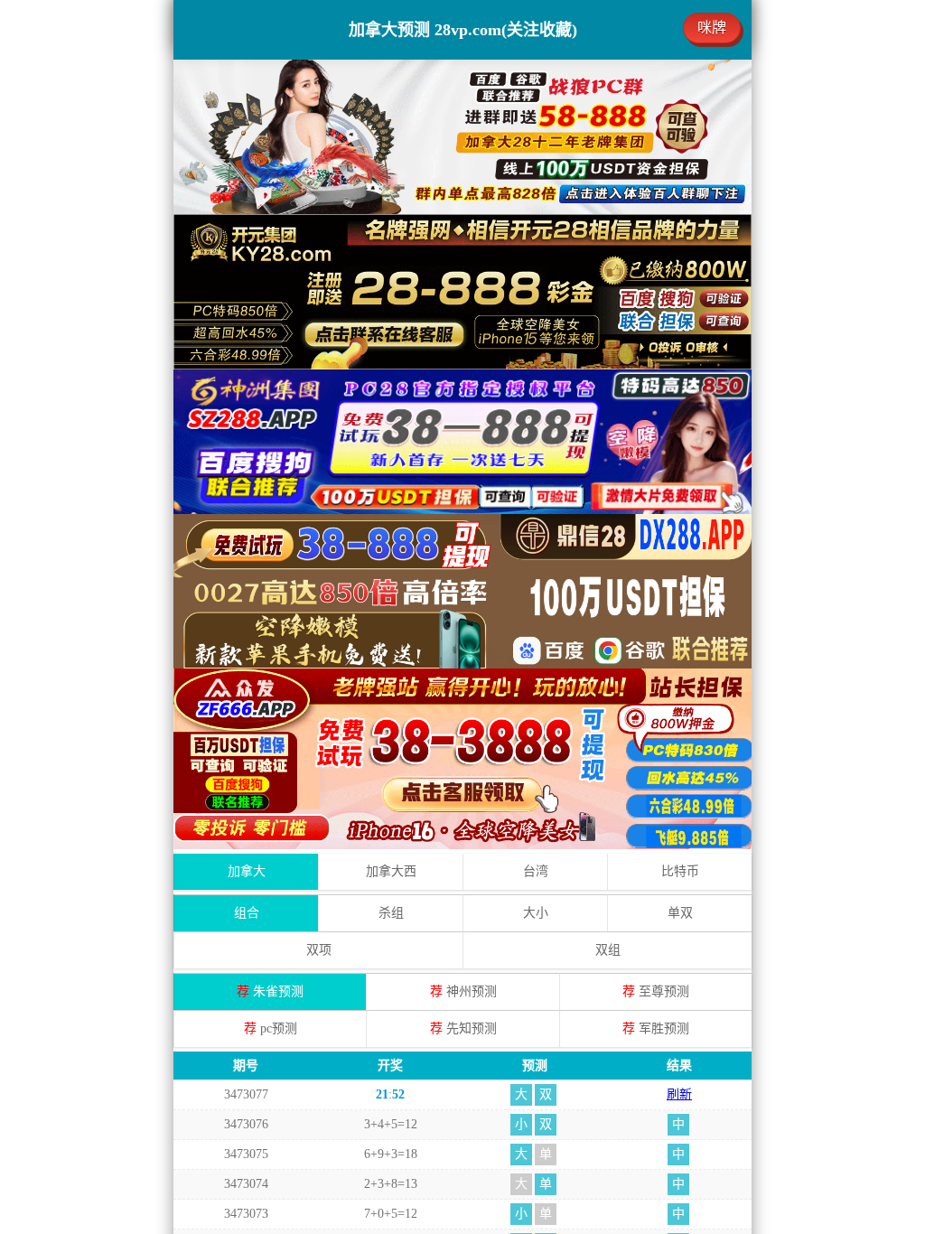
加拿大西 (391, 871)
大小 (535, 913)
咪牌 (711, 27)
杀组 (391, 913)
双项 (319, 950)
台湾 (535, 871)
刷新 (679, 1094)
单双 (680, 913)
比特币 (680, 871)
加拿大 (247, 871)
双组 (608, 950)
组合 (246, 913)
